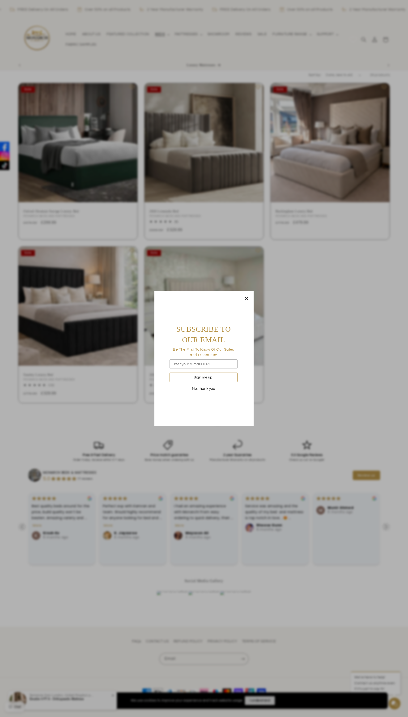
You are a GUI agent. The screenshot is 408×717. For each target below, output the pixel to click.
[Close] (246, 298)
